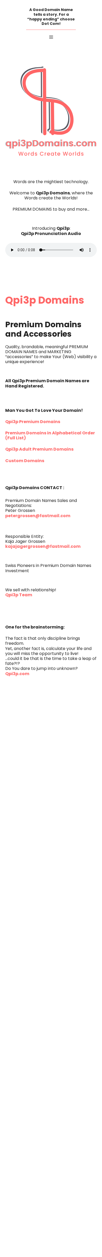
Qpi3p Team (18, 595)
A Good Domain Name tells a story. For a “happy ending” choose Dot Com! (51, 17)
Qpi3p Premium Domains (32, 422)
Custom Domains (24, 461)
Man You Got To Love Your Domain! (44, 410)
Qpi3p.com (17, 674)
